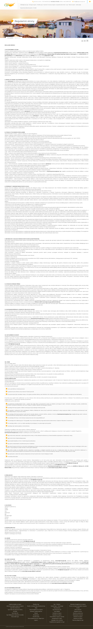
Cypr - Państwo (57, 604)
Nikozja (36, 613)
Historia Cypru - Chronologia (57, 606)
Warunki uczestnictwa (78, 613)
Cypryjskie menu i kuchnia (57, 620)
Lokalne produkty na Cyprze (15, 604)
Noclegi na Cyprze (32, 4)
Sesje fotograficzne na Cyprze (36, 609)
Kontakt (34, 7)
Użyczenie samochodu (60, 4)
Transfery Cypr (40, 4)
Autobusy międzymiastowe (36, 611)
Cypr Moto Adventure (15, 607)
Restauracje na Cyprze (78, 614)
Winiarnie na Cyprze (78, 616)
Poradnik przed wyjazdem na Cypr (56, 622)
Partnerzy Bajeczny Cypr (77, 620)
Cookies (78, 607)
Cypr (67, 4)
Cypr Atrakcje (57, 611)
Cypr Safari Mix (15, 613)
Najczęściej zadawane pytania (26, 7)
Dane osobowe (78, 609)
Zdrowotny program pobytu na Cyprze (15, 606)
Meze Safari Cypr (15, 616)
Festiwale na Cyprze (57, 613)
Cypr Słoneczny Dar (57, 609)
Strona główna (10, 37)
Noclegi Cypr (36, 614)
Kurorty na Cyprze (52, 4)
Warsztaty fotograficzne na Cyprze (78, 604)
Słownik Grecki (36, 616)
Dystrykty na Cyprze (56, 614)
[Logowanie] (90, 1)
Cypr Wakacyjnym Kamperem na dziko (15, 614)
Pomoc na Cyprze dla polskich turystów (78, 606)
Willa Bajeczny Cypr (24, 4)
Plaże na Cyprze (72, 4)
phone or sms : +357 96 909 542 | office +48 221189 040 (52, 1)
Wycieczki (45, 4)
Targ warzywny (57, 607)
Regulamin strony (78, 611)
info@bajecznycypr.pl (79, 1)
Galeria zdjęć (78, 4)
